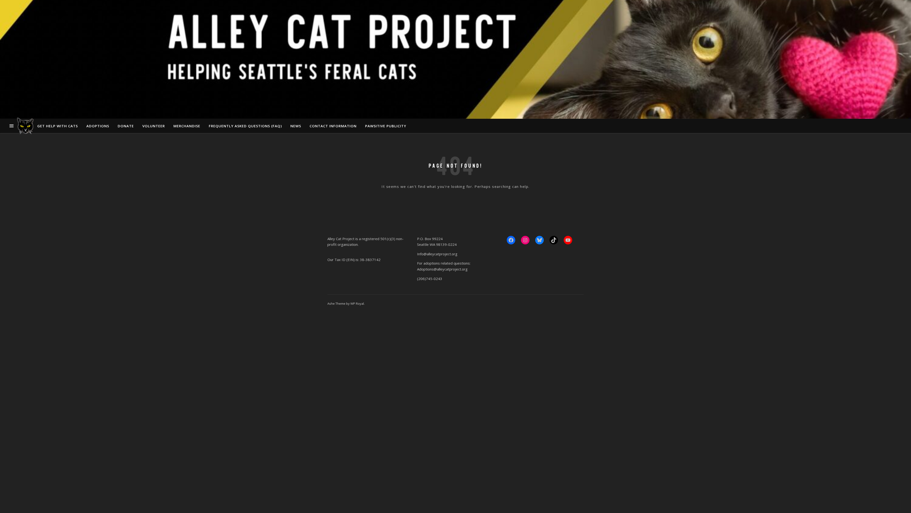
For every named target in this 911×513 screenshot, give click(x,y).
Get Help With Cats (57, 126)
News (295, 126)
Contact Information (333, 126)
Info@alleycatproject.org (437, 254)
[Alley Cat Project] (25, 126)
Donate (126, 126)
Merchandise (186, 126)
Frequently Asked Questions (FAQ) (245, 126)
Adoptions (97, 126)
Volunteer (153, 126)
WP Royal (357, 303)
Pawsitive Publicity (385, 126)
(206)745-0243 (429, 278)
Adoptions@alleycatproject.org (442, 269)
